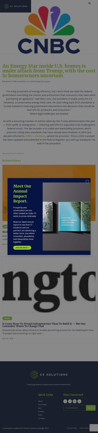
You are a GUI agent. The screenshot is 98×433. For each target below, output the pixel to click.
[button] (87, 181)
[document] (49, 216)
